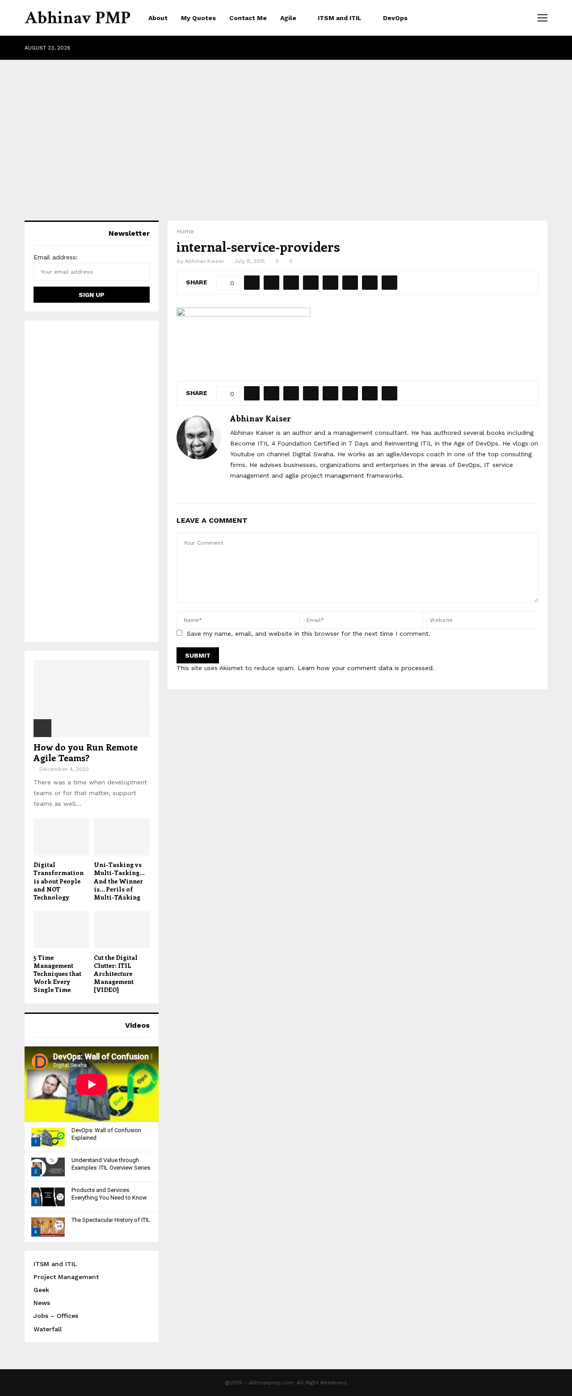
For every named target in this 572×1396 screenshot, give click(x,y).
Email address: (56, 257)
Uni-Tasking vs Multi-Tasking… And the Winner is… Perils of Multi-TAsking (119, 880)
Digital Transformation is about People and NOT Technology (59, 880)
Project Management (66, 1276)
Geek (41, 1289)
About (158, 17)
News (42, 1302)
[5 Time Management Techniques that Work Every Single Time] (61, 929)
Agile (288, 17)
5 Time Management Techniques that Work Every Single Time (57, 973)
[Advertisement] (286, 131)
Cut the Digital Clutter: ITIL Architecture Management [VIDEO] (116, 973)
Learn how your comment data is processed (365, 667)
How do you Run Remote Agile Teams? (86, 752)
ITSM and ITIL (340, 17)
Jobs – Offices (56, 1315)
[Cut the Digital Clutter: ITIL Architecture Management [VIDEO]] (122, 929)
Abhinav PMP (77, 17)
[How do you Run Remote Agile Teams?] (92, 698)
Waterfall (48, 1329)
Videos (137, 1025)
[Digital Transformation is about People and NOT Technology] (61, 836)
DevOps (395, 17)
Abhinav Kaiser (204, 261)
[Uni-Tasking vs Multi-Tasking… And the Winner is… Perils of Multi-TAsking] (122, 836)
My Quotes (198, 17)
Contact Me (248, 17)
